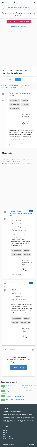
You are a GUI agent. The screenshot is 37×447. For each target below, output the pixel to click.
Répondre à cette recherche (18, 21)
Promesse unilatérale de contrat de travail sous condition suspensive (21, 213)
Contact (5, 432)
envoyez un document (8, 166)
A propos (5, 430)
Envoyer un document (17, 87)
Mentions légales (8, 438)
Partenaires (31, 444)
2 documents (4, 87)
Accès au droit (7, 436)
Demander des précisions (16, 143)
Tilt (14, 140)
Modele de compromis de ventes (14, 396)
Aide (4, 434)
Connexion (18, 368)
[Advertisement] (18, 47)
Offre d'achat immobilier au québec (15, 399)
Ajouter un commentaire (17, 274)
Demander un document (18, 26)
